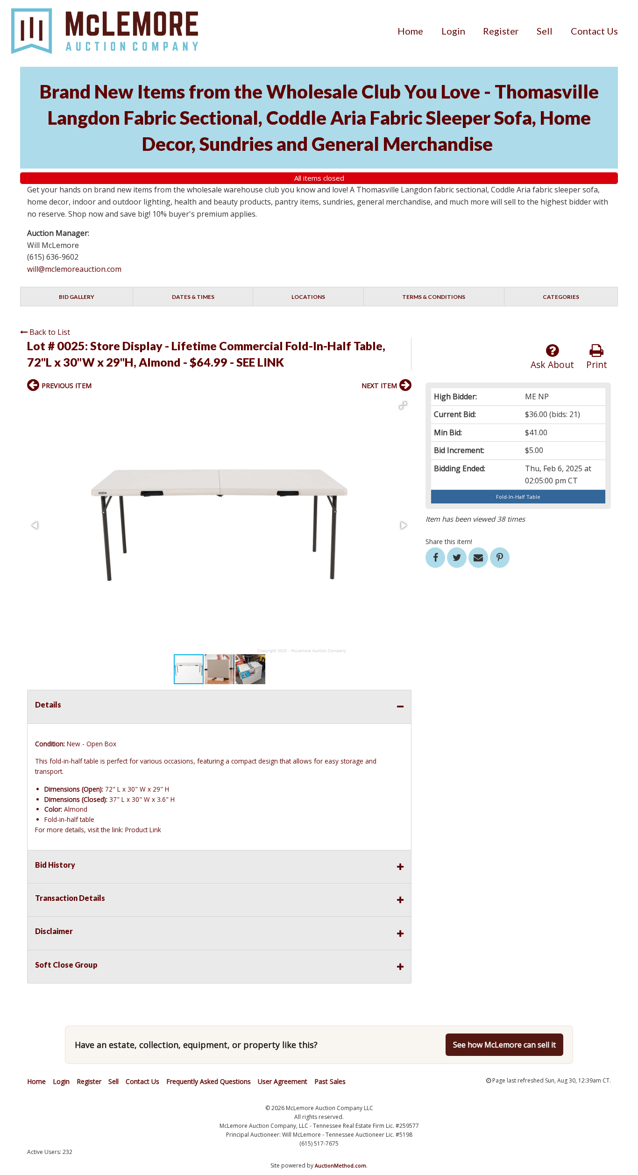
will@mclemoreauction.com (74, 269)
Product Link (143, 829)
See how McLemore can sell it (504, 1045)
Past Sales (330, 1081)
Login (453, 30)
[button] (403, 405)
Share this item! (448, 541)
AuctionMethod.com (340, 1165)
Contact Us (594, 30)
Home (410, 30)
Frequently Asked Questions (208, 1081)
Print (596, 364)
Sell (545, 30)
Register (501, 30)
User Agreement (282, 1081)
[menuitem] (410, 31)
